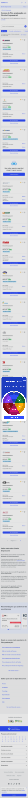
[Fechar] (24, 378)
